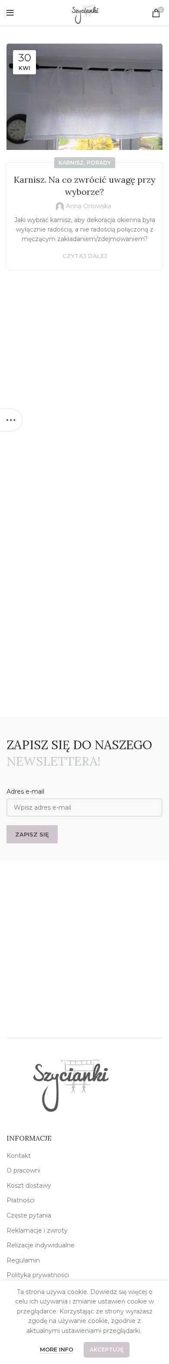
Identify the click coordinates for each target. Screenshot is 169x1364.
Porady (99, 162)
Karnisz (71, 162)
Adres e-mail (25, 791)
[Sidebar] (11, 420)
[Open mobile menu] (10, 13)
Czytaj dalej (84, 256)
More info (56, 1349)
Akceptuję (107, 1349)
